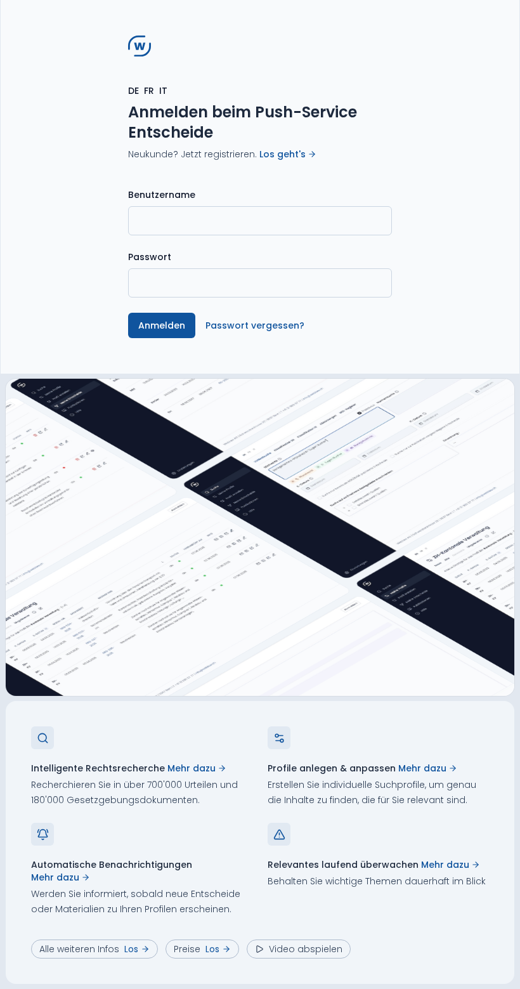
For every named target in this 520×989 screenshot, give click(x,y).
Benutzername (161, 194)
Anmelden (161, 325)
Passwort (149, 257)
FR (149, 90)
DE (133, 90)
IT (163, 90)
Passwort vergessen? (254, 325)
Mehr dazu (191, 768)
